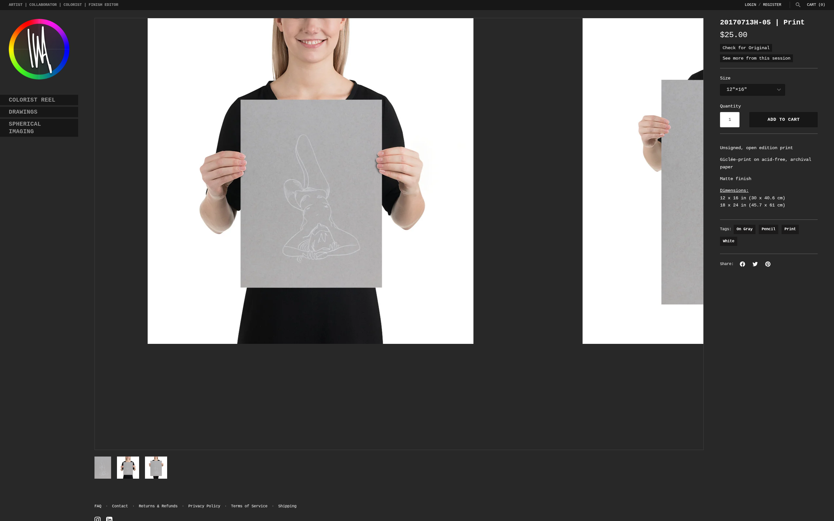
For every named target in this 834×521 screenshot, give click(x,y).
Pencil (768, 229)
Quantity (730, 106)
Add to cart (784, 119)
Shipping (287, 506)
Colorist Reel (32, 100)
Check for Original (746, 47)
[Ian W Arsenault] (39, 49)
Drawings (23, 112)
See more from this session (756, 58)
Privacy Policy (204, 506)
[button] (108, 234)
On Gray (745, 229)
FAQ (97, 506)
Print (790, 229)
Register (772, 5)
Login (750, 5)
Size (725, 78)
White (728, 241)
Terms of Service (249, 506)
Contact (120, 506)
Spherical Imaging (25, 128)
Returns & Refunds (158, 506)
